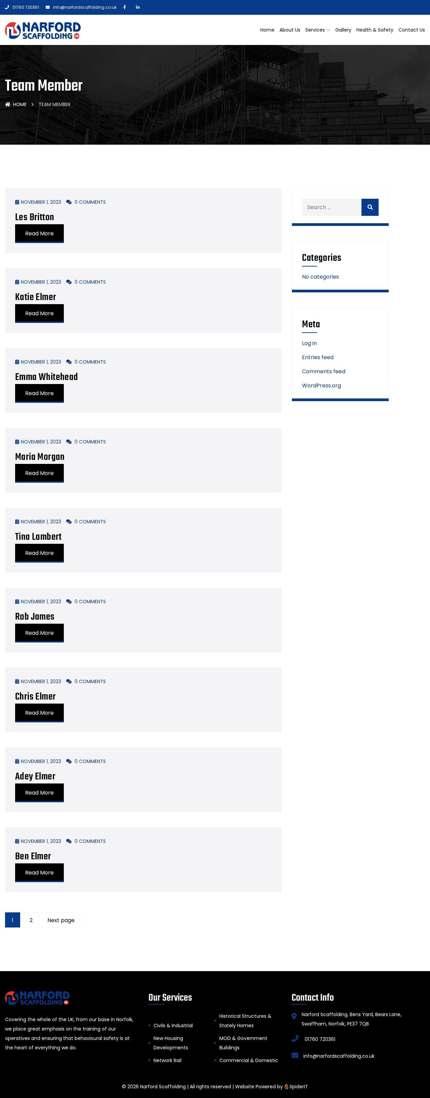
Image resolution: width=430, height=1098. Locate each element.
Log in (309, 343)
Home (267, 30)
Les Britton (34, 217)
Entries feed (318, 357)
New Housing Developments (171, 1043)
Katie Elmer (35, 297)
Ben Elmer (33, 856)
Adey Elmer (35, 776)
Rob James (35, 617)
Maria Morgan (40, 457)
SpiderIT (299, 1086)
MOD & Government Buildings (243, 1043)
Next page (61, 920)
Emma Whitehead (46, 377)
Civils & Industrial (173, 1025)
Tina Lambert (38, 537)
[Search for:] (340, 207)
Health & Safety (374, 30)
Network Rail (167, 1060)
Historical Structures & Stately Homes (245, 1021)
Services (315, 30)
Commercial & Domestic (248, 1060)
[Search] (370, 207)
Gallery (343, 30)
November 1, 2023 (41, 202)
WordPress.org (321, 385)
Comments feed (323, 371)
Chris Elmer (35, 697)
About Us (290, 30)
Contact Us (411, 30)
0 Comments (89, 202)
